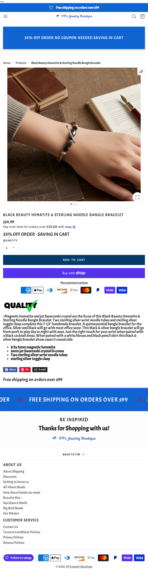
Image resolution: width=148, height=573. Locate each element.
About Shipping (13, 471)
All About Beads (14, 487)
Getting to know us (16, 482)
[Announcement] (74, 7)
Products (21, 63)
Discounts (10, 477)
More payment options (74, 282)
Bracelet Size (11, 498)
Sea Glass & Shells (15, 503)
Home (7, 63)
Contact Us (10, 527)
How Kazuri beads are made (21, 492)
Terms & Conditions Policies (21, 532)
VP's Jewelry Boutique (79, 567)
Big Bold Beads (13, 508)
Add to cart (74, 260)
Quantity (10, 240)
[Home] (74, 16)
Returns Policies (13, 543)
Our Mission (11, 513)
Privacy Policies (13, 537)
